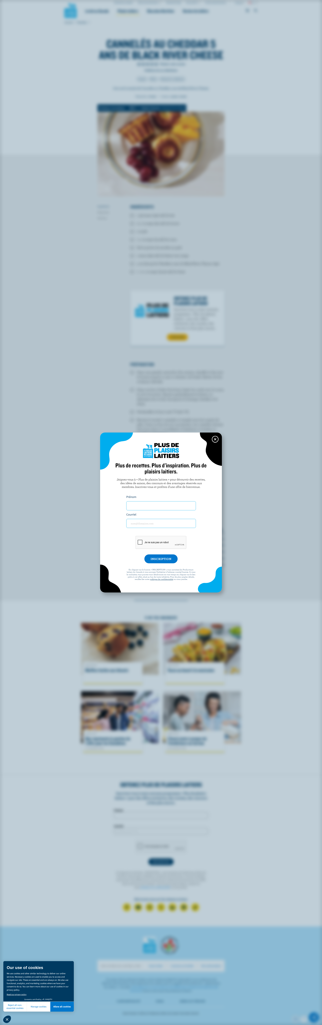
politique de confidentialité (161, 579)
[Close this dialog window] (215, 439)
